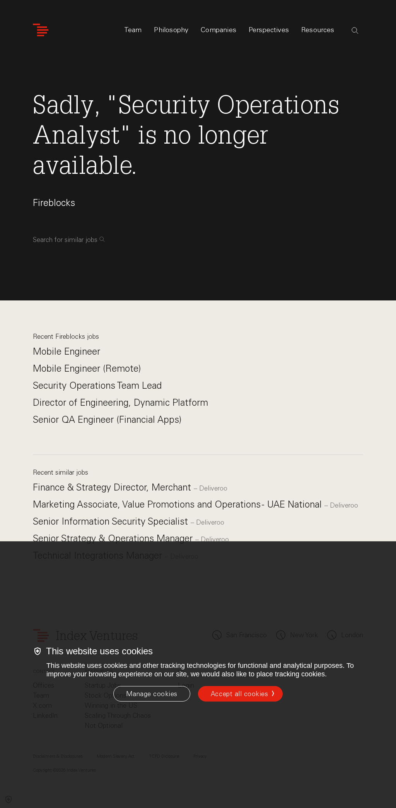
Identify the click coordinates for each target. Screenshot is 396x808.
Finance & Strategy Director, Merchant (113, 487)
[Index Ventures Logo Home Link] (40, 30)
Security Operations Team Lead (97, 385)
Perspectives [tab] (269, 30)
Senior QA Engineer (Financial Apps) (107, 419)
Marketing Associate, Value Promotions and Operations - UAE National (178, 504)
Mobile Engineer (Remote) (87, 368)
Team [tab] (133, 30)
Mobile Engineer (66, 351)
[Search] (355, 30)
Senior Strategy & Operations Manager (114, 538)
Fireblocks (54, 202)
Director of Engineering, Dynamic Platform (120, 402)
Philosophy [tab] (171, 30)
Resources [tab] (318, 30)
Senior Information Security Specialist (112, 521)
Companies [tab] (218, 30)
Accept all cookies (239, 694)
